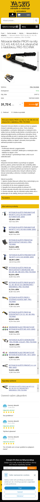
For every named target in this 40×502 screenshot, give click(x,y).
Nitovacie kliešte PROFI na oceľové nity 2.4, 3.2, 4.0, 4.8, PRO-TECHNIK (22, 314)
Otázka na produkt (19, 112)
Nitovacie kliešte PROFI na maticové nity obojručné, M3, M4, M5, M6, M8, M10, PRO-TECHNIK (22, 270)
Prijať (20, 488)
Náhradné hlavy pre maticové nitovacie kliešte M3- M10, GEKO (22, 328)
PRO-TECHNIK (34, 87)
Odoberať (32, 468)
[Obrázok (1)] (9, 78)
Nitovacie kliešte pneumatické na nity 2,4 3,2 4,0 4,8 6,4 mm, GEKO (22, 228)
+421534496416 (21, 11)
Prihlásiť (12, 16)
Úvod (2, 33)
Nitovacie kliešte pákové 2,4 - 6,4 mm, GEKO (22, 366)
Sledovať (6, 112)
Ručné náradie (11, 33)
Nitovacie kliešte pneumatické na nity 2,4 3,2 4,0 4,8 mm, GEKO (22, 256)
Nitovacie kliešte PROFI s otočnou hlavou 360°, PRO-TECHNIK (20, 299)
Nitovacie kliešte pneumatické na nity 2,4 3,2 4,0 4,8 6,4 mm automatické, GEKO (22, 214)
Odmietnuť (20, 496)
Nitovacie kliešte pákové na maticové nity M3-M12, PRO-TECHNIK (20, 242)
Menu (24, 27)
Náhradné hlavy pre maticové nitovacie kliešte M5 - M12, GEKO (22, 353)
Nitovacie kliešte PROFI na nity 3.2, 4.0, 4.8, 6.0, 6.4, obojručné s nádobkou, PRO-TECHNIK (22, 284)
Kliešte (21, 33)
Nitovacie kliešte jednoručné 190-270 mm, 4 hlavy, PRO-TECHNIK (23, 341)
